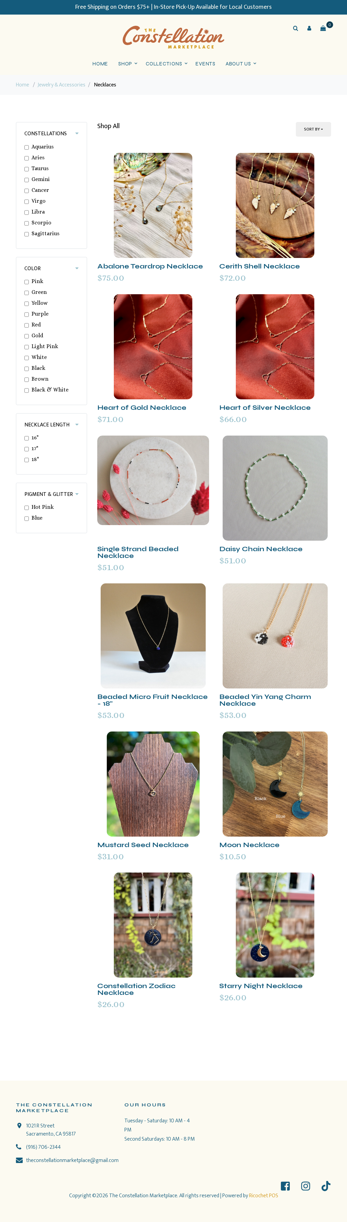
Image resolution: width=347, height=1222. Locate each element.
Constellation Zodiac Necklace (136, 989)
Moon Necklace (249, 845)
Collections (164, 64)
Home (100, 64)
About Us (238, 64)
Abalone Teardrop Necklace (150, 266)
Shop (125, 64)
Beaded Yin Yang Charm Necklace (265, 700)
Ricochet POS (263, 1195)
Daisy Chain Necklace (261, 549)
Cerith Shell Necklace (259, 266)
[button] (309, 28)
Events (206, 64)
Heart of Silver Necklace (265, 407)
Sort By (312, 129)
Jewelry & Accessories (61, 84)
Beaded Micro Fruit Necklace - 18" (152, 700)
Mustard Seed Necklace (143, 845)
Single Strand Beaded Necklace (138, 552)
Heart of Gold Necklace (141, 407)
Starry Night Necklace (261, 986)
